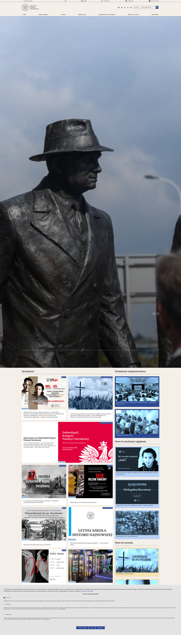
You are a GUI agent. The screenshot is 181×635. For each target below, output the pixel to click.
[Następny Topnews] (154, 392)
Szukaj (157, 7)
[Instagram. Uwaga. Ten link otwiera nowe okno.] (131, 7)
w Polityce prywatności (87, 591)
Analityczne (8, 604)
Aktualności (28, 464)
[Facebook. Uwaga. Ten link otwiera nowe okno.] (124, 7)
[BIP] (66, 1)
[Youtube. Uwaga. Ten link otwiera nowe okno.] (122, 7)
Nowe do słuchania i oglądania (130, 534)
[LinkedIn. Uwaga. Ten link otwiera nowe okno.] (118, 7)
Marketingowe (9, 614)
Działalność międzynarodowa (130, 464)
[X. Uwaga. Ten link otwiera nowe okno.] (128, 7)
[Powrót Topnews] (157, 392)
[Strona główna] (25, 7)
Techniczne (8, 597)
